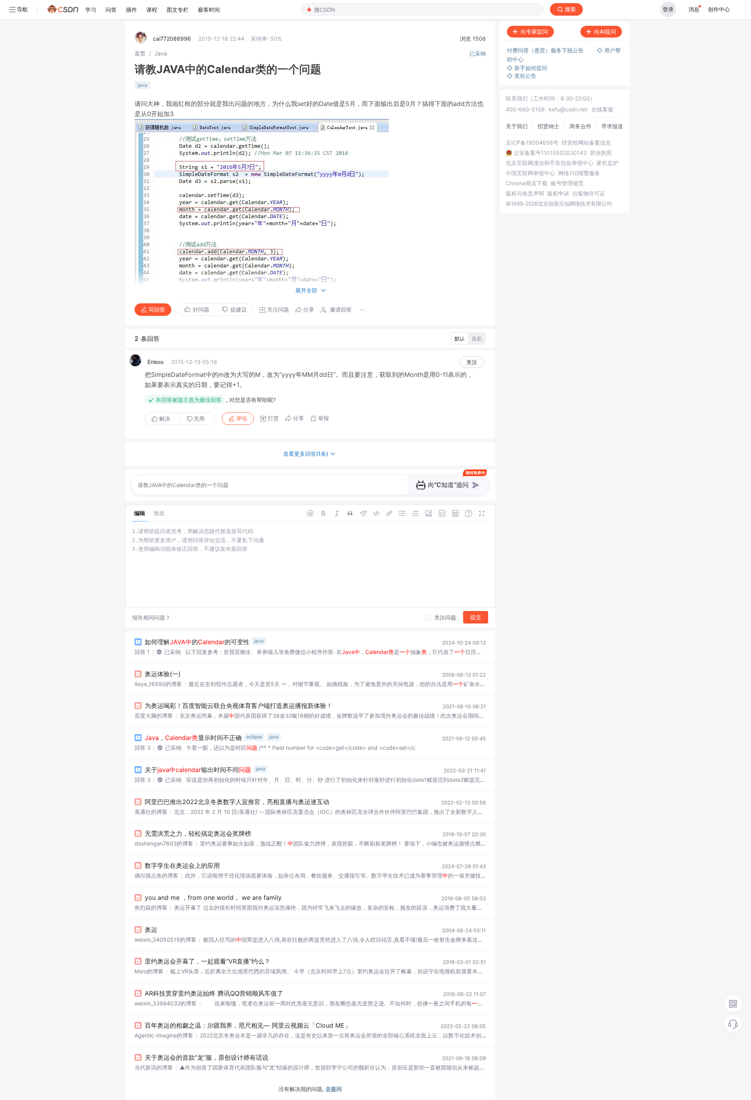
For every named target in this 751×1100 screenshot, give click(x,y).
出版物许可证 (588, 193)
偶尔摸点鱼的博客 (156, 875)
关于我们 (517, 126)
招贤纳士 (548, 126)
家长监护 (607, 163)
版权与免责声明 (525, 193)
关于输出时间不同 (198, 770)
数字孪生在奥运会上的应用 (182, 865)
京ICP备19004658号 (532, 143)
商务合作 (580, 126)
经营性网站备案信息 (586, 143)
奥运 (151, 929)
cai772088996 (172, 38)
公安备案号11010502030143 (550, 153)
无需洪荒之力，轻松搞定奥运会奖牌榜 (198, 833)
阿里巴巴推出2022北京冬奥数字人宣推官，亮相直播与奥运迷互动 (237, 802)
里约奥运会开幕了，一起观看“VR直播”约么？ (207, 961)
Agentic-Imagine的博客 (164, 1035)
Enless (155, 361)
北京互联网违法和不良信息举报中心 (549, 163)
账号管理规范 (567, 183)
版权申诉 (558, 193)
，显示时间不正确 (193, 738)
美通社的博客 (151, 811)
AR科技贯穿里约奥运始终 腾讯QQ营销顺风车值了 (214, 993)
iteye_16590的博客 (158, 684)
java (142, 85)
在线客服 (602, 109)
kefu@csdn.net (568, 109)
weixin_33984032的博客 (166, 1003)
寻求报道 (612, 126)
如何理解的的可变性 (197, 642)
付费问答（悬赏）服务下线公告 (546, 50)
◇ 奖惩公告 (521, 75)
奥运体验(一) (163, 674)
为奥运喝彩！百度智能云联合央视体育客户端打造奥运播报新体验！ (238, 705)
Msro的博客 (149, 971)
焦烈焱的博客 (151, 907)
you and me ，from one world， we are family (213, 897)
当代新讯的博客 (154, 1067)
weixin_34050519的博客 (165, 939)
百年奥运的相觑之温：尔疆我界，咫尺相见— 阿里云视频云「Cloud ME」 (248, 1025)
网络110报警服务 (579, 173)
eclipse (254, 737)
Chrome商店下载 (527, 183)
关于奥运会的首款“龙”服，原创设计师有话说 (206, 1057)
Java (161, 53)
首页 (140, 53)
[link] (140, 53)
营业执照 (601, 153)
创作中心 (719, 9)
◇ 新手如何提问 (527, 67)
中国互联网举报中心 (530, 173)
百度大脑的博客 (154, 715)
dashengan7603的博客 (164, 843)
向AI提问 (605, 31)
